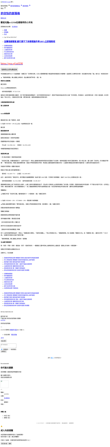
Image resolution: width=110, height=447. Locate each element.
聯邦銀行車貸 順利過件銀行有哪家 (14, 262)
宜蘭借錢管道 (8, 45)
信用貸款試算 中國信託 (11, 288)
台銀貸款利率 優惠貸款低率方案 (14, 266)
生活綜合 (15, 26)
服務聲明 (71, 423)
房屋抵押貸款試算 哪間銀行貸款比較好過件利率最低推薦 (21, 258)
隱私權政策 (64, 423)
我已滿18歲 (4, 443)
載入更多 (3, 341)
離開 (10, 443)
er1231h (3, 320)
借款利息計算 (8, 54)
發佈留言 (3, 351)
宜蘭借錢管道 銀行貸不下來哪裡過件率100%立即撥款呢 (29, 41)
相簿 (5, 30)
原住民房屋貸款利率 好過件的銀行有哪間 (16, 270)
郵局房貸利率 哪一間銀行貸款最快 (14, 268)
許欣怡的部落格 (10, 13)
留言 (15, 330)
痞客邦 (12, 330)
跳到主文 (3, 18)
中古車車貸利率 (9, 52)
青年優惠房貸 (8, 47)
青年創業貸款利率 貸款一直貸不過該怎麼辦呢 (18, 264)
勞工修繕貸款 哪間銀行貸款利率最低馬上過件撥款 (19, 260)
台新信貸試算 (8, 56)
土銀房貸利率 (8, 50)
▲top (2, 337)
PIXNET (42, 423)
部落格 (6, 32)
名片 (5, 34)
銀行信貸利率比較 (9, 58)
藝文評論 (14, 334)
